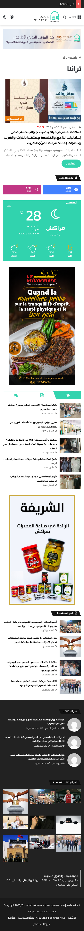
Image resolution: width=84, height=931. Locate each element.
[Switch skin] (5, 18)
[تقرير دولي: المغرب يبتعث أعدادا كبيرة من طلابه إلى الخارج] (70, 427)
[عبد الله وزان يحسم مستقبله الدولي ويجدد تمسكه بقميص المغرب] (68, 796)
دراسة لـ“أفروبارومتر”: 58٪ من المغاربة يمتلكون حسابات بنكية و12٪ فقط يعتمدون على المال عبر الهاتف (30, 444)
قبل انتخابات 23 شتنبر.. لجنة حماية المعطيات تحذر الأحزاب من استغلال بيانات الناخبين (32, 640)
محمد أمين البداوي (53, 728)
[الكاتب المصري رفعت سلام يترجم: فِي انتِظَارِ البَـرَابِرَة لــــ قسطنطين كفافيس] (15, 822)
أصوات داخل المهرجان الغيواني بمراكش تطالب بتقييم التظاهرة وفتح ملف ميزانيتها (30, 624)
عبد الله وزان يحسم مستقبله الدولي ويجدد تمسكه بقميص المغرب (36, 722)
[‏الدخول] (12, 18)
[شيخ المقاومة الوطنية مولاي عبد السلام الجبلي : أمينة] (70, 464)
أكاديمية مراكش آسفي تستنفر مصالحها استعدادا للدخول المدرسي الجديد (34, 683)
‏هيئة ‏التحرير (56, 746)
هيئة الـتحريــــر (26, 917)
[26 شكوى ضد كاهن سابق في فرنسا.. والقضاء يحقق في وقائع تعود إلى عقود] (42, 822)
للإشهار (72, 917)
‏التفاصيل (71, 163)
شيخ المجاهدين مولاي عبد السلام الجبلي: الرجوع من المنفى (33, 479)
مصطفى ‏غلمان (70, 127)
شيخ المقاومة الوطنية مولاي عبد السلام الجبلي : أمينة (30, 461)
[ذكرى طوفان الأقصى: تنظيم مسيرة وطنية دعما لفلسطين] (70, 410)
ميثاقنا (11, 917)
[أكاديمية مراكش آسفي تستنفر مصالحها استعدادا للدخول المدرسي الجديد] (70, 686)
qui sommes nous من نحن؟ (50, 917)
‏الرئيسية (74, 57)
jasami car (37, 911)
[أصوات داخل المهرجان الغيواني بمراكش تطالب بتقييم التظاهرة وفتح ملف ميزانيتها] (70, 626)
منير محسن (57, 763)
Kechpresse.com (56, 905)
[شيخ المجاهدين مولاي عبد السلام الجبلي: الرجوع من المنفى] (70, 482)
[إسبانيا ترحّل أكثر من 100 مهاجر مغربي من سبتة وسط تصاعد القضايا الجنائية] (42, 842)
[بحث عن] (64, 18)
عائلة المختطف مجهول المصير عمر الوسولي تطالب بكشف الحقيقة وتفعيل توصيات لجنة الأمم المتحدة (32, 666)
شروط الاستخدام (42, 924)
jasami (52, 911)
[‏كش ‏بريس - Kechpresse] (46, 17)
